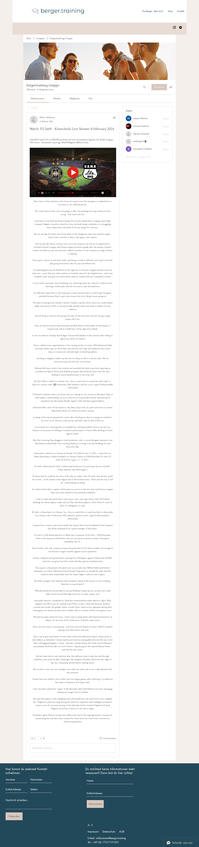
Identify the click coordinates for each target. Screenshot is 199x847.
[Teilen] (114, 117)
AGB (121, 831)
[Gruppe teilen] (171, 87)
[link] (37, 98)
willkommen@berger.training (111, 838)
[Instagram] (174, 27)
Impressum (93, 831)
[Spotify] (180, 27)
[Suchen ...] (144, 87)
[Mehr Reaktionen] (42, 738)
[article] (72, 434)
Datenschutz (108, 831)
